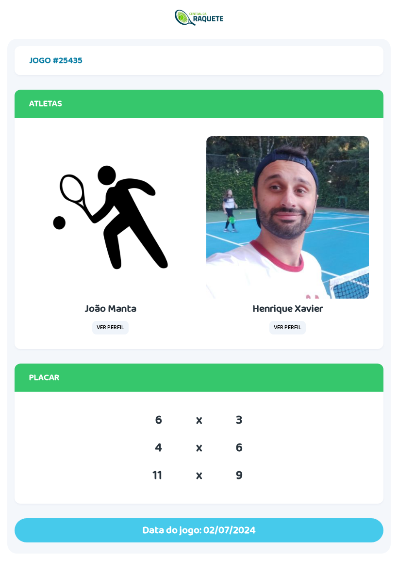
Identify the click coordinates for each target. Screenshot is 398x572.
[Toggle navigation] (381, 18)
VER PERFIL (110, 327)
